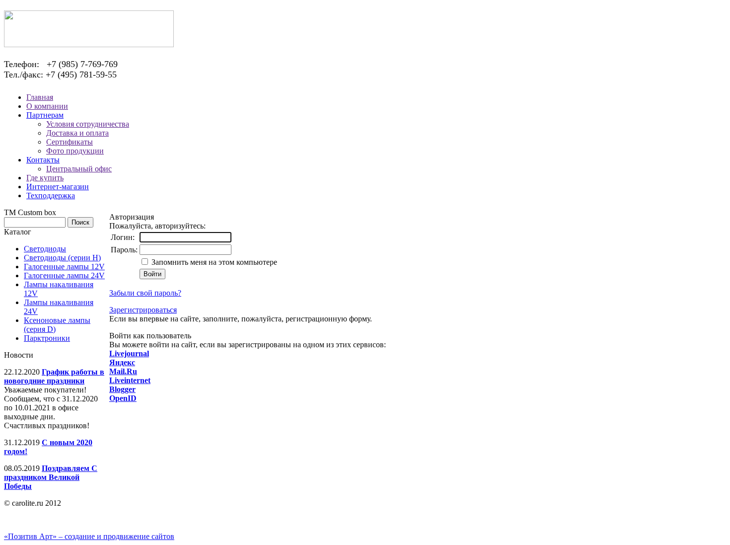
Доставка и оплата (77, 133)
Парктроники (47, 338)
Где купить (45, 177)
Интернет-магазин (57, 186)
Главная (39, 97)
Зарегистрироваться (143, 310)
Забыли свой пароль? (145, 293)
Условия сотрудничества (87, 124)
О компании (47, 106)
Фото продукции (75, 151)
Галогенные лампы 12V (64, 266)
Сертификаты (69, 142)
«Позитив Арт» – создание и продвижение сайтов (89, 536)
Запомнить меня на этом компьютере (213, 262)
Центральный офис (79, 168)
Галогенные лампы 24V (64, 275)
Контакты (43, 160)
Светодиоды (45, 248)
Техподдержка (50, 195)
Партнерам (45, 115)
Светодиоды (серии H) (62, 257)
